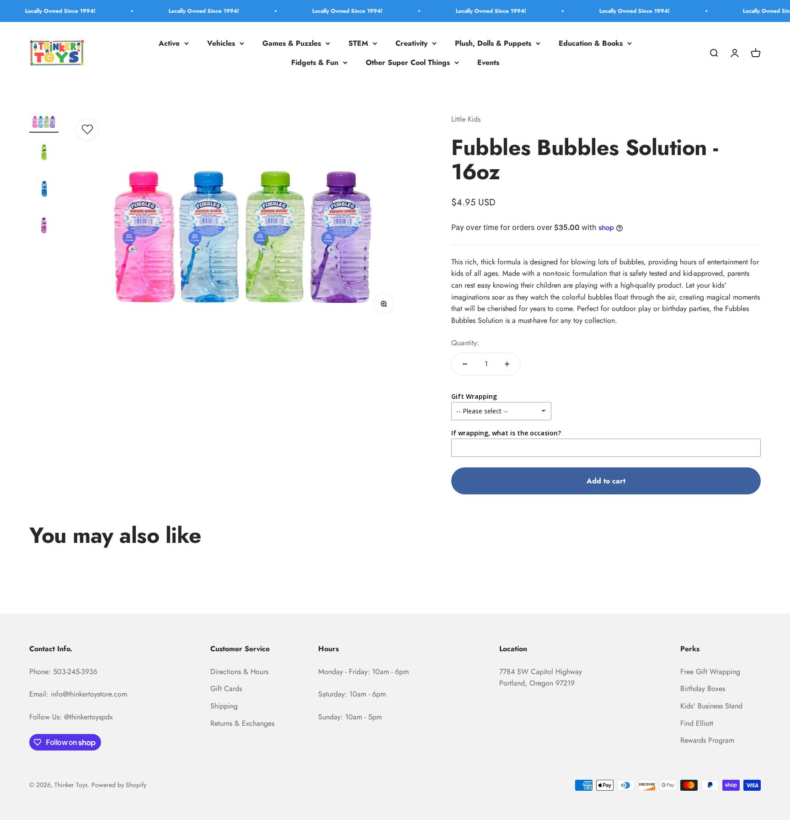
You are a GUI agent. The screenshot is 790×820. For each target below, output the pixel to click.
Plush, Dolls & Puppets (493, 43)
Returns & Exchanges (242, 723)
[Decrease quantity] (465, 364)
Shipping (224, 706)
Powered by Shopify (118, 784)
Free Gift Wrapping (710, 671)
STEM (358, 43)
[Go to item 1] (44, 123)
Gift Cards (226, 688)
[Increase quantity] (507, 364)
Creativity (411, 43)
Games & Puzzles (291, 43)
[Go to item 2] (44, 153)
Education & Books (591, 43)
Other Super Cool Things (408, 62)
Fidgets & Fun (314, 62)
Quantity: (465, 343)
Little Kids (465, 119)
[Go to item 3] (44, 190)
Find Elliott (696, 723)
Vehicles (221, 43)
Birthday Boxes (702, 688)
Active (169, 43)
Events (488, 62)
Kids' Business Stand (711, 706)
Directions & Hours (239, 671)
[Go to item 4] (44, 226)
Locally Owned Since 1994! (40, 11)
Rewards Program (707, 740)
